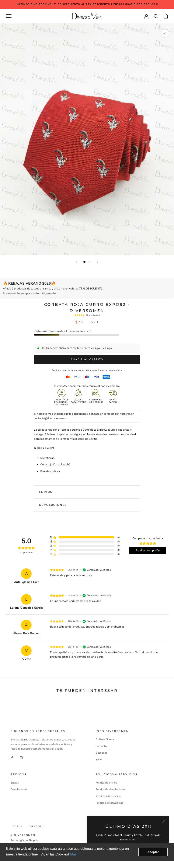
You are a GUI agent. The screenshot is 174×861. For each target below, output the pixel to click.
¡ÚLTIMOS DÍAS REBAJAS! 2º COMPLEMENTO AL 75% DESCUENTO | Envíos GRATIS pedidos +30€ (87, 4)
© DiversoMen (23, 835)
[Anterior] (76, 262)
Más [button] (73, 854)
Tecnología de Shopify (24, 840)
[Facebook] (12, 758)
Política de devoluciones (110, 789)
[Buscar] (156, 16)
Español (35, 826)
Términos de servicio (108, 796)
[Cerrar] (164, 821)
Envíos (45, 491)
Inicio (98, 759)
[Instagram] (21, 758)
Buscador (101, 753)
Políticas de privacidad (109, 803)
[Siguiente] (97, 262)
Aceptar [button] (153, 852)
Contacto (101, 746)
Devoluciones (53, 504)
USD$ (14, 826)
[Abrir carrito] (166, 16)
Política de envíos (106, 783)
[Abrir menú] (8, 16)
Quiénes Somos (104, 739)
